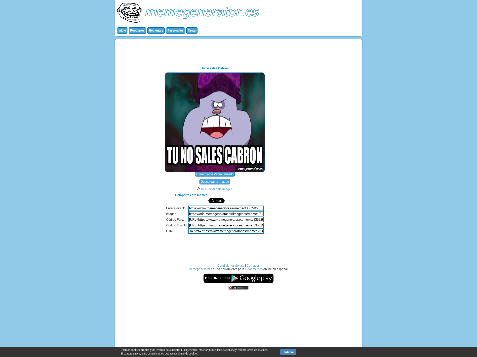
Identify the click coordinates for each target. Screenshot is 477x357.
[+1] (253, 200)
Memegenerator (199, 269)
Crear (192, 30)
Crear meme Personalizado (215, 174)
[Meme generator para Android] (238, 282)
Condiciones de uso (230, 265)
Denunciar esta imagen (217, 189)
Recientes (156, 30)
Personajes (175, 30)
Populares (137, 30)
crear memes (254, 269)
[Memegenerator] (189, 24)
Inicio (122, 30)
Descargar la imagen (215, 181)
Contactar (253, 265)
